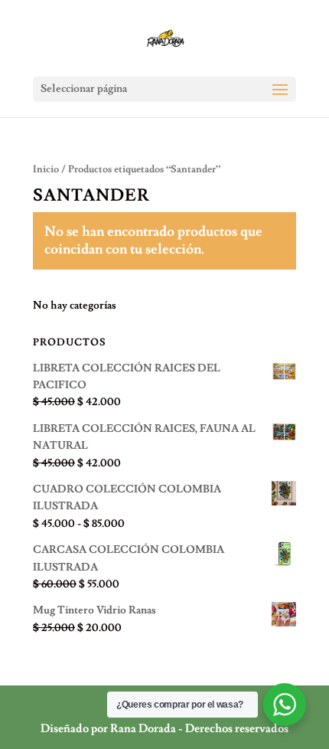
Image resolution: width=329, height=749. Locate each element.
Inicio (46, 169)
